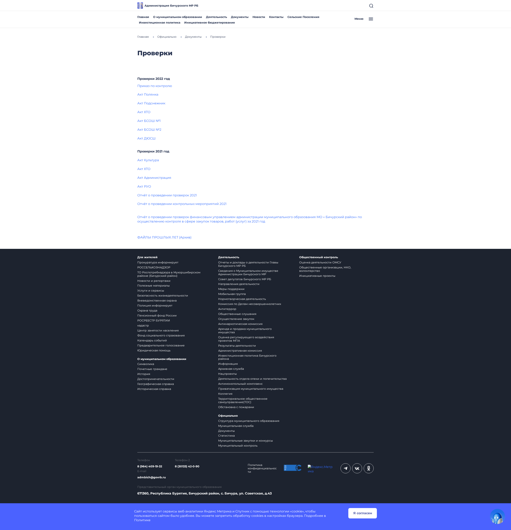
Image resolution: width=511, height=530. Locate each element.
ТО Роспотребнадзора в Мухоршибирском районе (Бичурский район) (168, 274)
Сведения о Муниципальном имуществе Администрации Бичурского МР (248, 272)
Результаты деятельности (237, 345)
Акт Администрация (154, 178)
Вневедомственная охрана (157, 300)
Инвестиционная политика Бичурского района (247, 357)
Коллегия (225, 394)
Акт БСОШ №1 (149, 121)
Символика (145, 364)
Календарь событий (152, 340)
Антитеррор (227, 309)
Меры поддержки (231, 289)
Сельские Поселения (303, 17)
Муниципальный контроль (237, 445)
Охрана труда (147, 310)
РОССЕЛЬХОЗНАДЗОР (153, 267)
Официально (228, 415)
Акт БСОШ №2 (149, 130)
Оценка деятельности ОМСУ (320, 262)
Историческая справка (154, 389)
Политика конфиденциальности (262, 468)
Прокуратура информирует (157, 262)
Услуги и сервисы (150, 290)
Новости (259, 17)
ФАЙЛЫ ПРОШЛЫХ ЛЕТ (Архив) (164, 237)
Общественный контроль (318, 257)
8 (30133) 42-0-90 (187, 466)
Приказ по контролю (154, 86)
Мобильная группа (232, 294)
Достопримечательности (155, 379)
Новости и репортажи (153, 281)
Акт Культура (148, 160)
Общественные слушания (237, 314)
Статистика (226, 435)
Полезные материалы (153, 285)
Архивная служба (231, 369)
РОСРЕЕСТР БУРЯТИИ (153, 320)
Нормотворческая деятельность (242, 299)
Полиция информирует (154, 305)
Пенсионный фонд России (157, 315)
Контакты (276, 17)
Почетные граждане (152, 369)
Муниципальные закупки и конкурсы (245, 440)
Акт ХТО (144, 112)
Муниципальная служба (236, 426)
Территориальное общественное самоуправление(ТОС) (242, 400)
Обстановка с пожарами (236, 407)
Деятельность (216, 17)
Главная (143, 17)
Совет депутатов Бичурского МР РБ (244, 279)
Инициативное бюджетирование (209, 22)
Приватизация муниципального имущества (250, 389)
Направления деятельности (238, 284)
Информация (228, 364)
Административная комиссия (240, 350)
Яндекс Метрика (218, 511)
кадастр (143, 325)
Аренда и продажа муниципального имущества (245, 330)
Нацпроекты (227, 374)
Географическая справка (155, 384)
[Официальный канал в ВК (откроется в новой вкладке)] (357, 468)
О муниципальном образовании (177, 17)
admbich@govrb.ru (151, 477)
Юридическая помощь (153, 350)
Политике (142, 520)
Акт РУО (144, 186)
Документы (240, 17)
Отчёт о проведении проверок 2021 (167, 195)
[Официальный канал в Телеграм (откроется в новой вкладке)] (346, 468)
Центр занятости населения (158, 330)
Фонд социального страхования (161, 335)
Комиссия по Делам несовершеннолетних (249, 304)
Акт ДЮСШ (146, 138)
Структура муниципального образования (248, 421)
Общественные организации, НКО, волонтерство (325, 269)
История (143, 374)
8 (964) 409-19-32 (149, 466)
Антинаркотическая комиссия (240, 324)
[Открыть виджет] (497, 516)
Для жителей (147, 257)
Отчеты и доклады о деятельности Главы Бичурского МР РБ (248, 264)
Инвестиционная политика (159, 22)
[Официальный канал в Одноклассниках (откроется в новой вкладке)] (369, 468)
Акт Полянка (147, 94)
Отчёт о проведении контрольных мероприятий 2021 (182, 204)
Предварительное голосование (161, 345)
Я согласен (362, 513)
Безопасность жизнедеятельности (162, 295)
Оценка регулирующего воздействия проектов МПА (246, 338)
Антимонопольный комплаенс (240, 384)
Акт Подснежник (151, 103)
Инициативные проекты (317, 276)
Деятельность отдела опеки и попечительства (252, 379)
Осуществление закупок (236, 319)
